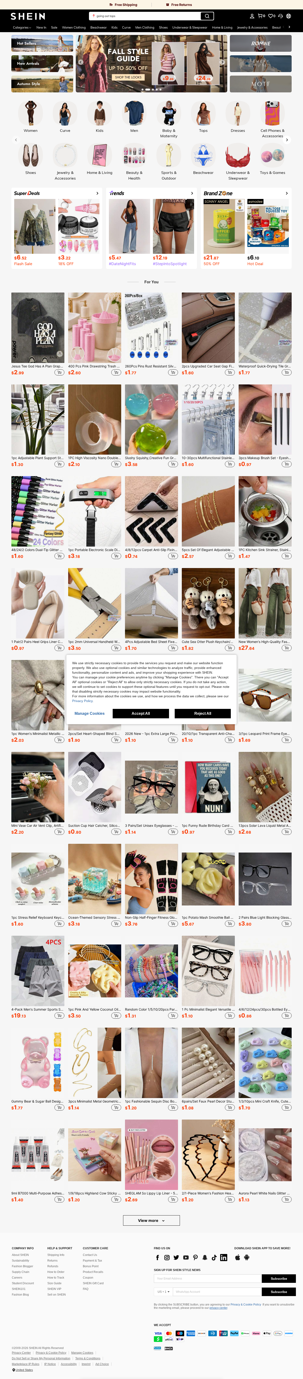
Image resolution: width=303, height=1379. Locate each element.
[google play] (246, 1259)
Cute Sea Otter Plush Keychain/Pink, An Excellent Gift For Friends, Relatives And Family (208, 642)
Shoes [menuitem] (163, 27)
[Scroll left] (283, 27)
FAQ (85, 1289)
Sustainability (20, 1260)
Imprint (86, 1364)
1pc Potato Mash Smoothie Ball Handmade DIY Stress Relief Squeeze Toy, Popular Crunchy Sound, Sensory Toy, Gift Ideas (208, 917)
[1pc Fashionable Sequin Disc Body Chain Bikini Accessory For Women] (151, 1063)
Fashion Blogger (22, 1266)
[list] (192, 1257)
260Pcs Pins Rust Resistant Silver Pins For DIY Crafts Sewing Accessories (151, 366)
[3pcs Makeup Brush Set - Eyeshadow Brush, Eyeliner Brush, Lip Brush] (265, 419)
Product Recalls (93, 1272)
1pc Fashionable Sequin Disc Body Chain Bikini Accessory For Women (151, 1101)
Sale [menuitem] (54, 27)
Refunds (52, 1266)
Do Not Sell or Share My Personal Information (41, 1358)
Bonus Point (90, 1266)
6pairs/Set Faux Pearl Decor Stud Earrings (208, 1101)
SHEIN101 (19, 1289)
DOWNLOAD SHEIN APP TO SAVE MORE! (262, 1248)
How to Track (55, 1277)
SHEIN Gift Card (93, 1283)
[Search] (207, 16)
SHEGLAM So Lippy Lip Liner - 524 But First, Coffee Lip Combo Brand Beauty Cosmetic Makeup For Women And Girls (151, 1193)
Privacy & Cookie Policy (246, 1304)
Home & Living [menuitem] (222, 27)
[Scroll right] (289, 27)
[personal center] (252, 16)
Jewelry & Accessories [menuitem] (252, 27)
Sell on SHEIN (56, 1294)
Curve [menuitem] (126, 27)
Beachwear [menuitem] (98, 27)
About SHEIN (20, 1255)
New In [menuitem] (41, 27)
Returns (52, 1260)
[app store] (237, 1259)
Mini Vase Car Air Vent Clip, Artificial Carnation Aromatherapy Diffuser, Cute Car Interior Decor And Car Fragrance (37, 825)
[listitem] (37, 335)
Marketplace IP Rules (25, 1364)
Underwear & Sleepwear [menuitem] (189, 27)
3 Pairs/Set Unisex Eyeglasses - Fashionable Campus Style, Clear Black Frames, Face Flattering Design (151, 825)
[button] (280, 16)
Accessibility (69, 1364)
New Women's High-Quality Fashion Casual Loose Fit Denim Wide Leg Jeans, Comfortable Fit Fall (265, 642)
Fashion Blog (20, 1294)
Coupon (88, 1277)
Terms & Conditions (87, 1358)
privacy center (218, 1308)
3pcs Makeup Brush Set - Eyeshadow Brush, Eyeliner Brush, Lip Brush (265, 458)
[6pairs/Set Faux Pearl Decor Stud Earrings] (208, 1063)
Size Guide (54, 1283)
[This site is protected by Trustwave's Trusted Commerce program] (157, 1348)
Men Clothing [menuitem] (144, 27)
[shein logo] (28, 16)
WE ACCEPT (162, 1325)
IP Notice (50, 1364)
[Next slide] (222, 62)
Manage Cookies (82, 1352)
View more (148, 1220)
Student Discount (23, 1283)
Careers (17, 1277)
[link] (76, 4)
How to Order (55, 1272)
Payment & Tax (92, 1260)
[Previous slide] (81, 62)
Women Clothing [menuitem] (74, 27)
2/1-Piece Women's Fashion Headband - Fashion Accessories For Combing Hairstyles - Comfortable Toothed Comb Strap (208, 1193)
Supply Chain (20, 1272)
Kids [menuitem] (114, 27)
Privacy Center (21, 1352)
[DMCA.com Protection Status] (169, 1348)
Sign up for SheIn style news (177, 1270)
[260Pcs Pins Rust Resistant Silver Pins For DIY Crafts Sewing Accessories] (151, 328)
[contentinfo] (225, 1336)
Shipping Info (55, 1255)
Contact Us (90, 1255)
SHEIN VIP (54, 1289)
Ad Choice (102, 1364)
